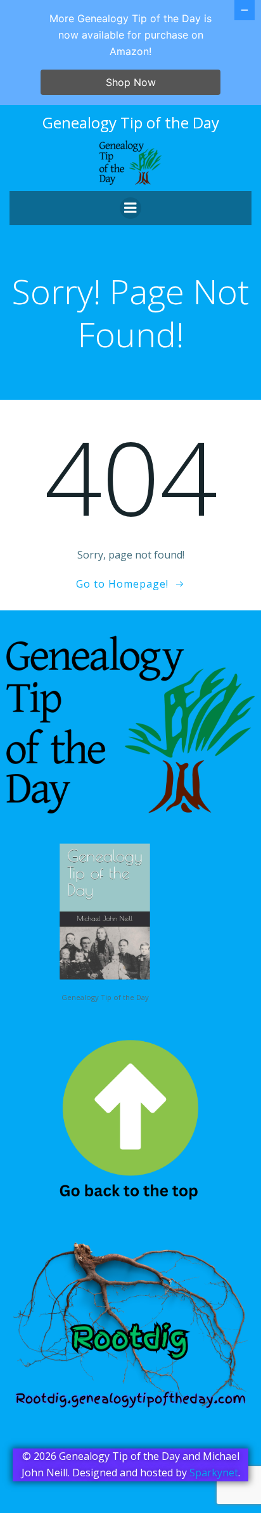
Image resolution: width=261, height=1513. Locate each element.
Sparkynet (213, 1472)
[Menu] (130, 208)
